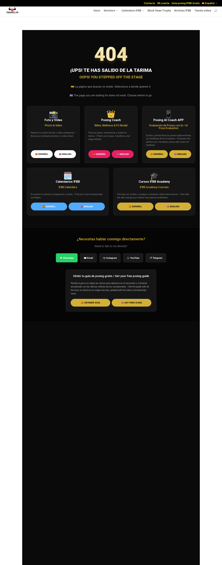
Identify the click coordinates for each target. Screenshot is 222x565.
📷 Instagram (110, 257)
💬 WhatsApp (67, 257)
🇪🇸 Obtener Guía (90, 302)
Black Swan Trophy (159, 11)
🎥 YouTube (133, 257)
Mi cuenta (163, 3)
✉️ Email (88, 257)
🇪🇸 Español (41, 154)
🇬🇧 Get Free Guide (131, 302)
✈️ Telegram (155, 257)
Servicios (109, 11)
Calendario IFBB (131, 11)
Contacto (149, 3)
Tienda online (202, 11)
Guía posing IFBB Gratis (186, 3)
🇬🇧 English (65, 154)
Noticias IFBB (182, 11)
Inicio (97, 11)
